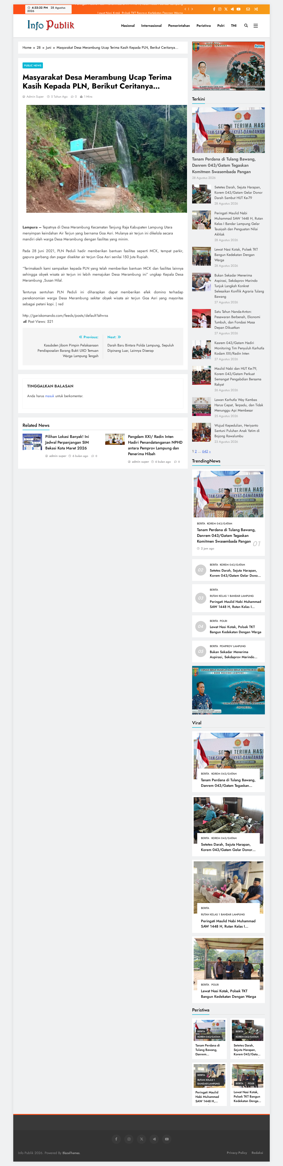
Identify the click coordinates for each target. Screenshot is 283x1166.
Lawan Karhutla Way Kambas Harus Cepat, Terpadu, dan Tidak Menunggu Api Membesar (238, 405)
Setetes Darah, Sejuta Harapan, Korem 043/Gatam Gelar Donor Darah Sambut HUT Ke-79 (238, 192)
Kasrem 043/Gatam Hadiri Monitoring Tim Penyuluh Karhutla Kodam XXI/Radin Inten (239, 348)
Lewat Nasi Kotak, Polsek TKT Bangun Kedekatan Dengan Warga (140, 9)
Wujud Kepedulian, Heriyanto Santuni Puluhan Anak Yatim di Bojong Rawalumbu (237, 431)
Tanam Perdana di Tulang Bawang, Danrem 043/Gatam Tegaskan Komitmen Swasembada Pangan (224, 165)
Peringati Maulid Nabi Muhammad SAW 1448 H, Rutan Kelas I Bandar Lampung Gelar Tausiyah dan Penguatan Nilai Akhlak (238, 224)
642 (205, 451)
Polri (220, 25)
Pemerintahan (179, 25)
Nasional (128, 25)
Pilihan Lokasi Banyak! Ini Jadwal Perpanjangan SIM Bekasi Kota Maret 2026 (67, 442)
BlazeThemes (71, 1153)
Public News (32, 65)
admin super (35, 96)
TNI (234, 25)
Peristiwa (204, 25)
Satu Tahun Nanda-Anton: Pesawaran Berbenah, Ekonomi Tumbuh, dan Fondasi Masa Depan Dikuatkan (237, 319)
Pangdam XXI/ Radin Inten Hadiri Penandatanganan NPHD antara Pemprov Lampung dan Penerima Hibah (155, 445)
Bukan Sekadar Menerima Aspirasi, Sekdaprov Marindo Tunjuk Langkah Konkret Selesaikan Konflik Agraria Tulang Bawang (239, 286)
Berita (201, 524)
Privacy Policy (237, 1153)
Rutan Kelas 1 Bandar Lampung (232, 596)
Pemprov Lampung (233, 646)
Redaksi (257, 1153)
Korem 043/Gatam (219, 524)
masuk (49, 395)
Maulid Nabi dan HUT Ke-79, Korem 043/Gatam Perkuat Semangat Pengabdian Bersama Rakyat (237, 376)
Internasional (151, 25)
